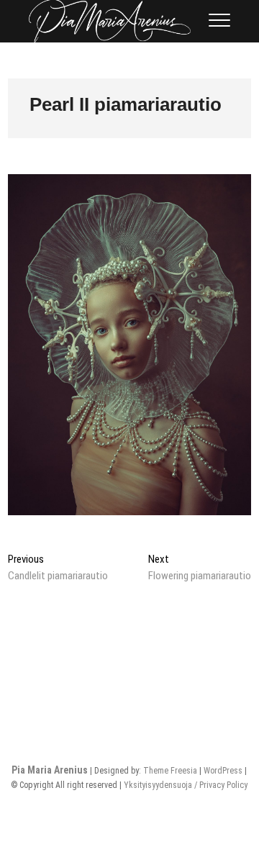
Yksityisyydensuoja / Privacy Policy (185, 785)
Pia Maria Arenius (50, 770)
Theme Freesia (170, 771)
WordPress (223, 771)
